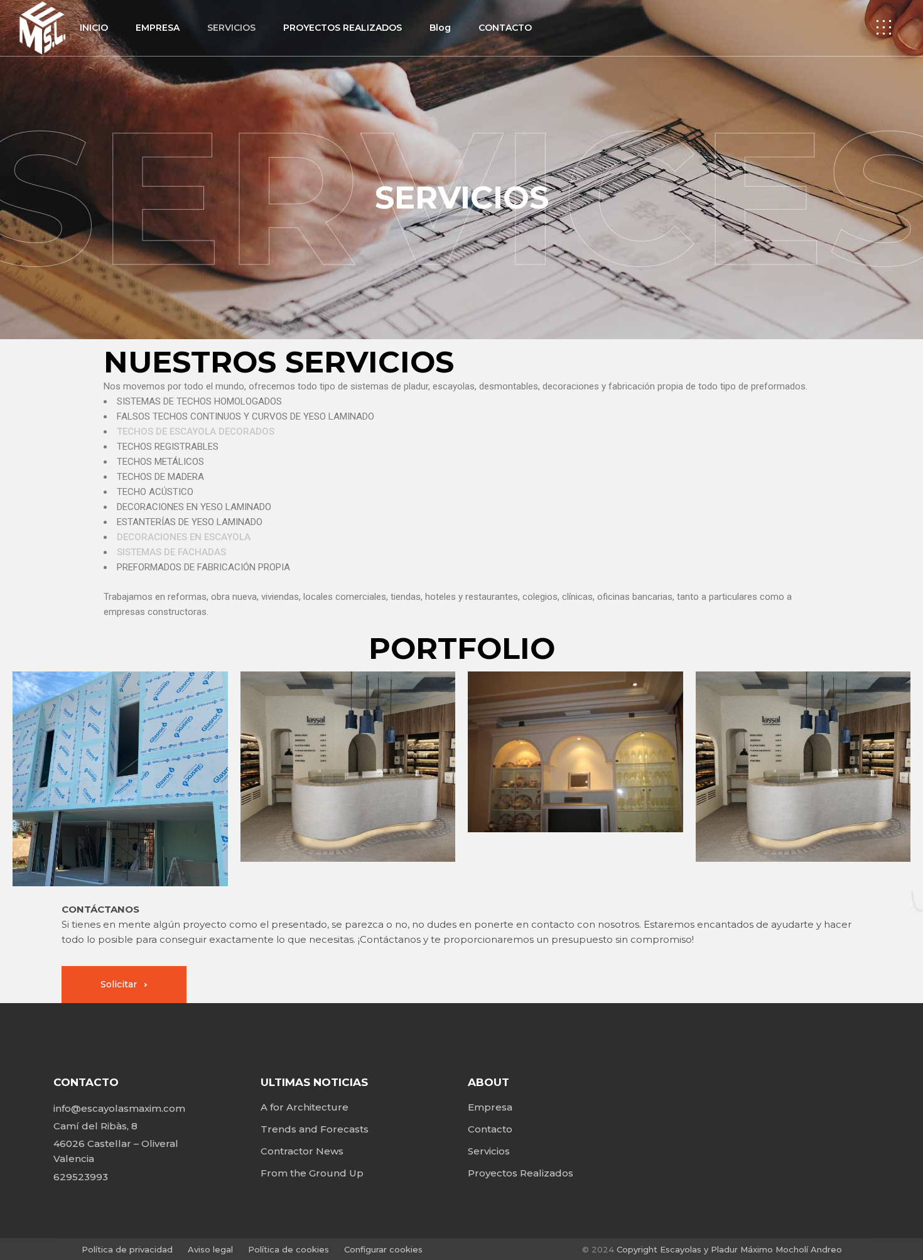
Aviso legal (210, 1249)
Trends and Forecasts (315, 1129)
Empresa (490, 1107)
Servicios (489, 1151)
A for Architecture (304, 1107)
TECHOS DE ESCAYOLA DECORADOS (195, 431)
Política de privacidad (128, 1249)
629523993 (80, 1177)
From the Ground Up (312, 1173)
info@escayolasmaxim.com (119, 1108)
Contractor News (302, 1151)
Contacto (490, 1129)
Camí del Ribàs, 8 (95, 1126)
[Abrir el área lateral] (884, 28)
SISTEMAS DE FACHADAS (171, 552)
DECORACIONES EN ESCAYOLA (184, 537)
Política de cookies (290, 1249)
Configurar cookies (383, 1249)
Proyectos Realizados (520, 1173)
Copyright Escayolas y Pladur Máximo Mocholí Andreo (729, 1249)
